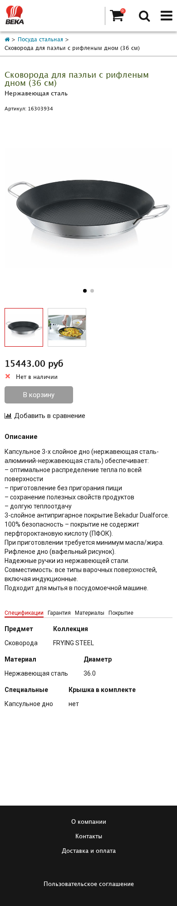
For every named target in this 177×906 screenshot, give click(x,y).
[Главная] (7, 39)
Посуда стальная (40, 39)
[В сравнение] (45, 416)
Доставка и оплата (89, 851)
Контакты (88, 836)
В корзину (38, 395)
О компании (88, 822)
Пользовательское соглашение (89, 884)
